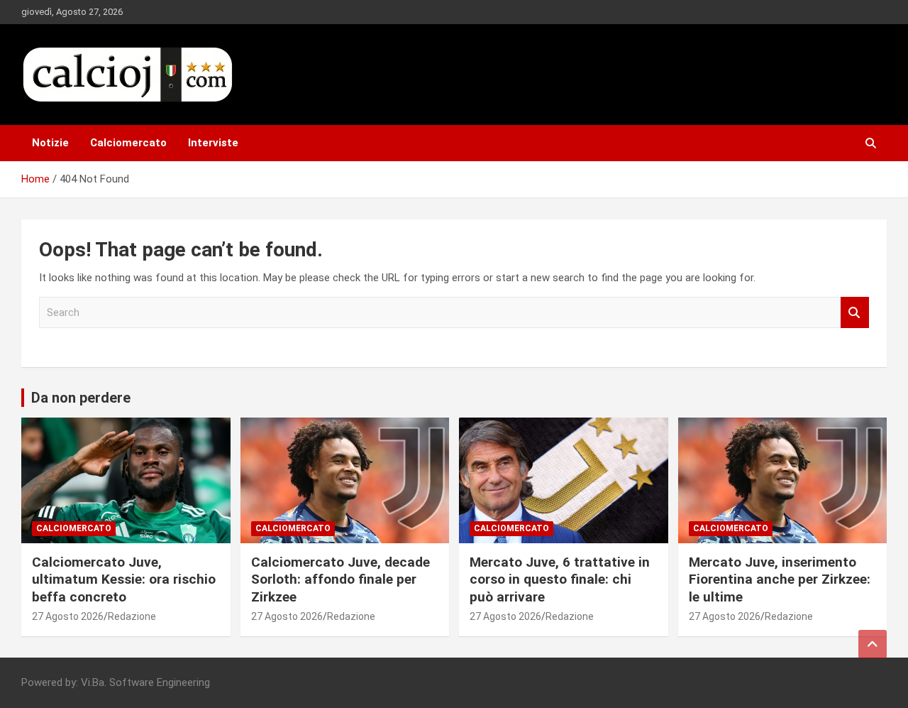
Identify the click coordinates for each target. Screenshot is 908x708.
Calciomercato (128, 142)
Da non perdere (81, 397)
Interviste (213, 142)
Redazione (132, 616)
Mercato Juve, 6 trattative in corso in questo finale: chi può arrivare (560, 579)
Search (855, 313)
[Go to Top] (872, 644)
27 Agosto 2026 (68, 616)
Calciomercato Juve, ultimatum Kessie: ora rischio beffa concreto (124, 579)
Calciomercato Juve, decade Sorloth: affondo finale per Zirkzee (340, 579)
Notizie (50, 142)
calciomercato (73, 528)
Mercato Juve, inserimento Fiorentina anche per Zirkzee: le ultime (779, 579)
